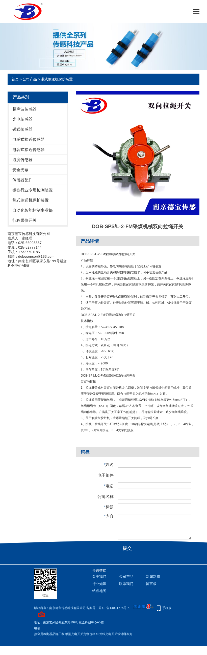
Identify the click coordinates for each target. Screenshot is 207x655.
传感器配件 (22, 180)
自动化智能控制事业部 (32, 210)
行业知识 (99, 584)
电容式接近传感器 (28, 149)
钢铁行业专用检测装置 (32, 190)
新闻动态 (153, 577)
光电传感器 (22, 119)
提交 (127, 548)
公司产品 (30, 79)
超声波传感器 (24, 109)
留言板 (151, 584)
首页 (15, 79)
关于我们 (99, 577)
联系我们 (126, 584)
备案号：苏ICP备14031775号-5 (108, 608)
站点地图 (99, 591)
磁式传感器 (22, 129)
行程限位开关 (24, 220)
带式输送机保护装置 (57, 79)
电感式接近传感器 (28, 139)
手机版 (166, 608)
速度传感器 (22, 160)
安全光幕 (20, 170)
